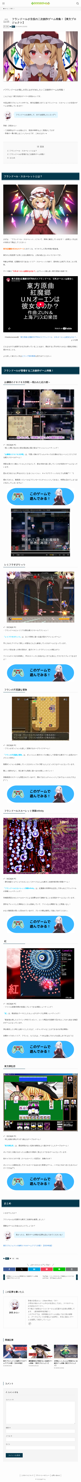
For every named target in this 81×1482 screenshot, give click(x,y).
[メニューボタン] (3, 3)
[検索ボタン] (77, 3)
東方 (13, 26)
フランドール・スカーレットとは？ (23, 151)
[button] (9, 1269)
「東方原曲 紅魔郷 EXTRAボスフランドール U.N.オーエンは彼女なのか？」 (48, 337)
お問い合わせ (56, 1475)
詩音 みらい (14, 1313)
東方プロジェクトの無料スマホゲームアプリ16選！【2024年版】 (28, 1245)
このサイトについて (27, 1475)
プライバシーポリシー (42, 1475)
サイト (8, 1444)
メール (9, 1436)
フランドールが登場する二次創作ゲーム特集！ (27, 154)
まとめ (12, 158)
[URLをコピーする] (72, 1269)
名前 (8, 1428)
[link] (29, 1323)
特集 (17, 1258)
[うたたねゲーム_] (40, 3)
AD (13, 1258)
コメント (10, 1399)
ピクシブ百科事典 (28, 356)
